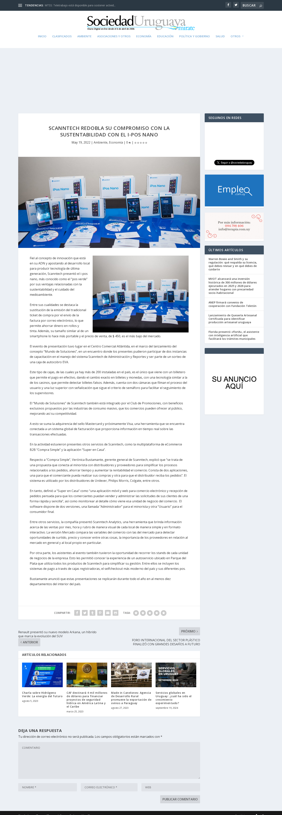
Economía (143, 36)
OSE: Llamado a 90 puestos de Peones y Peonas (75, 5)
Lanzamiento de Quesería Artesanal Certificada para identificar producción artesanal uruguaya (233, 318)
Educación (165, 36)
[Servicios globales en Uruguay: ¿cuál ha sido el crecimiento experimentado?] (176, 675)
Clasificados (62, 36)
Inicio (42, 36)
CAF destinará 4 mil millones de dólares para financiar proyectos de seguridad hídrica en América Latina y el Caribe (87, 700)
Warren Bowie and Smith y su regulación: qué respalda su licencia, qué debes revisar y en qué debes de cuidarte (233, 264)
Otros (235, 36)
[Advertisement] (141, 77)
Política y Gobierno (194, 36)
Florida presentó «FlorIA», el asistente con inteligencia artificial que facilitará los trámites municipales (234, 335)
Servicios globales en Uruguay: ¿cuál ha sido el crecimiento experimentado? (174, 698)
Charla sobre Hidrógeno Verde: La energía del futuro (42, 694)
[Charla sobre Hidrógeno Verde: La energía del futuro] (42, 675)
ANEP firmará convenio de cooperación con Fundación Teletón (232, 304)
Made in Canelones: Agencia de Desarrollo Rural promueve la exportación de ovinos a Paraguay (131, 698)
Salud (220, 36)
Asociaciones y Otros (113, 36)
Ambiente (84, 36)
